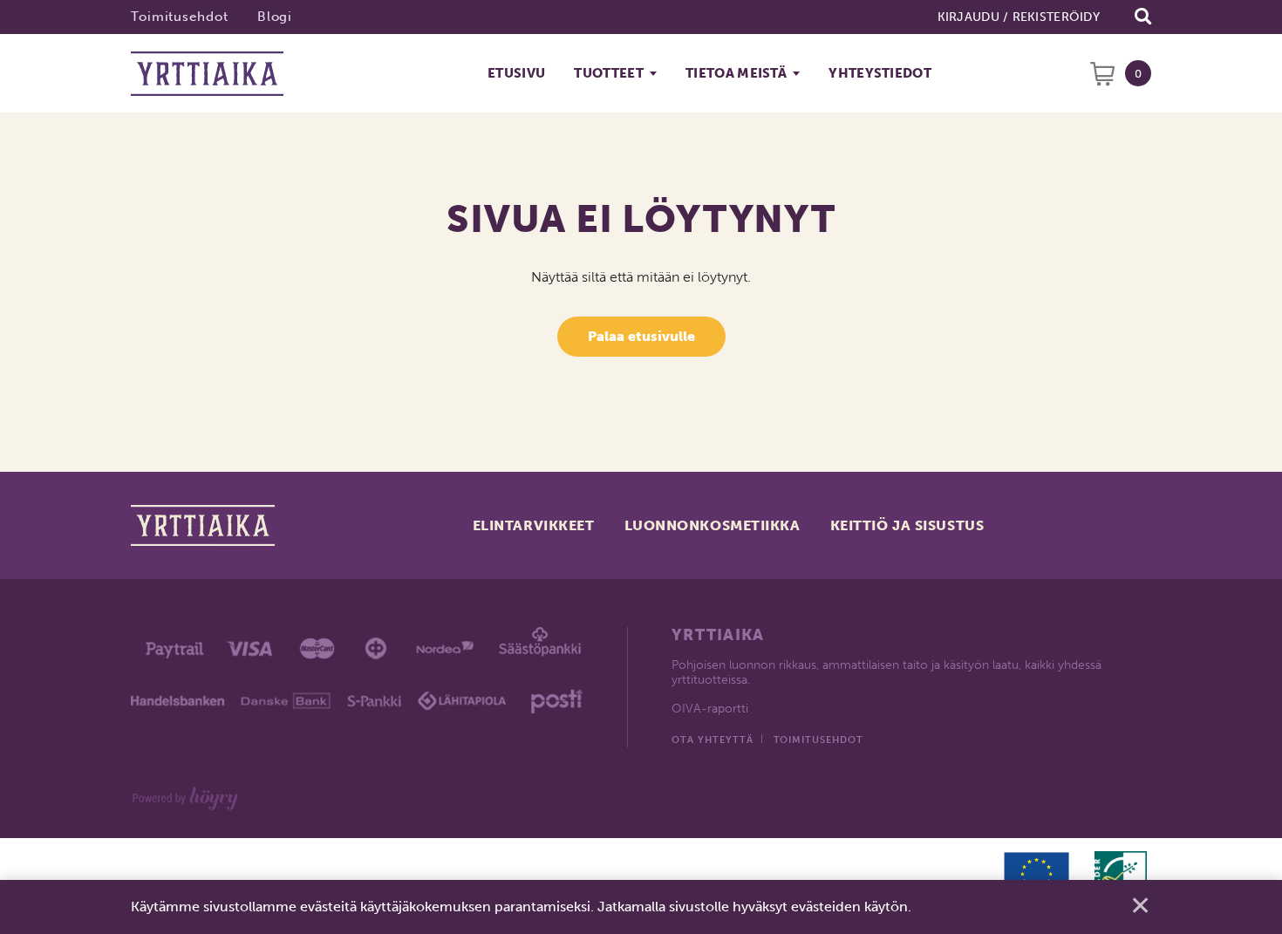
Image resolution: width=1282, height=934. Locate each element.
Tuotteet (608, 73)
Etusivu (516, 73)
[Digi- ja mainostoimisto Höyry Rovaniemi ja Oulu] (185, 795)
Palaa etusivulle (641, 336)
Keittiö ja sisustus (907, 525)
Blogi (275, 16)
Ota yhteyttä (713, 740)
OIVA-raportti (710, 708)
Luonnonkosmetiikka (712, 525)
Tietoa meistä (736, 73)
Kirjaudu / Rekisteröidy (1019, 17)
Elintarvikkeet (534, 525)
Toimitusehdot (179, 16)
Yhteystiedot (880, 73)
